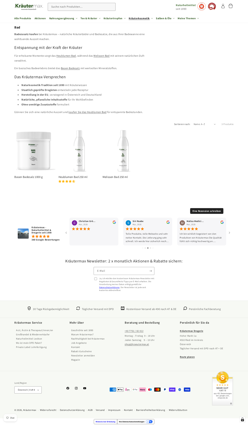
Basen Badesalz (70, 68)
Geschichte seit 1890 (82, 330)
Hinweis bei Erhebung (105, 422)
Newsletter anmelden (83, 355)
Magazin (75, 359)
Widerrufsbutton (178, 410)
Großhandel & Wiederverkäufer (33, 334)
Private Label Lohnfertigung (31, 347)
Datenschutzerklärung (109, 287)
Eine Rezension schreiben (206, 211)
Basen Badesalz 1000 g (28, 177)
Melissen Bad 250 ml (115, 177)
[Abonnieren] (150, 271)
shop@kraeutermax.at (137, 344)
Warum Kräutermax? (82, 334)
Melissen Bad (101, 56)
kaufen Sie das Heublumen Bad (87, 112)
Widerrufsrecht (48, 410)
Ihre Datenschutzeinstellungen (131, 422)
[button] (63, 18)
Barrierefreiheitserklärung (150, 410)
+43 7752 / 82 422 (134, 331)
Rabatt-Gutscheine (81, 351)
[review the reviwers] (114, 223)
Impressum (114, 410)
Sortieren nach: (182, 124)
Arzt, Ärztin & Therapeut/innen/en (34, 330)
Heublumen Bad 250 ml (73, 177)
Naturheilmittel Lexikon (29, 338)
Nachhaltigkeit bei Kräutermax (87, 338)
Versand (100, 410)
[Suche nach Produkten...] (111, 6)
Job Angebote (79, 343)
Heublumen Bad (66, 56)
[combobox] (81, 7)
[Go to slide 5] (147, 248)
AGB (90, 410)
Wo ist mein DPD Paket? (29, 343)
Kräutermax (29, 410)
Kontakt (75, 347)
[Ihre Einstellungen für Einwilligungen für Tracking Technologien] (242, 419)
